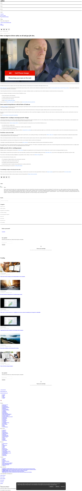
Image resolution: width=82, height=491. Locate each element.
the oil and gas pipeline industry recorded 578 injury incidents (59, 87)
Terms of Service (2, 475)
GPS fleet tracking (5, 31)
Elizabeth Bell (2, 274)
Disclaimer (2, 481)
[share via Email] (9, 29)
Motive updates (2, 208)
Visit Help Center (8, 22)
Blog (1, 31)
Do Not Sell (2, 480)
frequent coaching (49, 171)
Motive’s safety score (50, 134)
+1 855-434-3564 (3, 389)
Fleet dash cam (2, 220)
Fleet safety (2, 218)
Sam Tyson (2, 346)
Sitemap (1, 483)
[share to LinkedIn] (4, 29)
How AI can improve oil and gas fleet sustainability (10, 115)
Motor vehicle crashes (3, 87)
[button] (4, 16)
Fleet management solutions (4, 214)
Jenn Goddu (2, 364)
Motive (1, 33)
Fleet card (2, 216)
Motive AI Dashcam (5, 106)
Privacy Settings (2, 478)
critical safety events (48, 152)
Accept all (51, 486)
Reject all (57, 486)
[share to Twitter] (1, 29)
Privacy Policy (2, 476)
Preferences (63, 486)
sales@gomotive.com (3, 391)
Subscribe (3, 244)
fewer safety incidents (67, 171)
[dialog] (41, 486)
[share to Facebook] (6, 29)
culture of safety (20, 150)
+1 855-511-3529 (3, 22)
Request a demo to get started (32, 174)
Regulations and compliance (4, 210)
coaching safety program (18, 165)
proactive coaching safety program (10, 100)
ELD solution (2, 222)
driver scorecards (25, 142)
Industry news (2, 206)
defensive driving (37, 154)
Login (1, 15)
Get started (4, 15)
